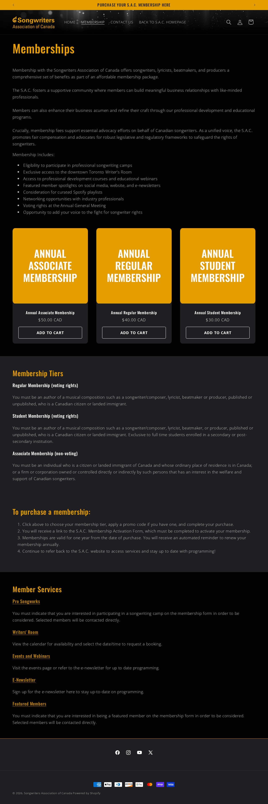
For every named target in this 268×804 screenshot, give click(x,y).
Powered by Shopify (86, 793)
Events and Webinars (31, 656)
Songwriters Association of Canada (48, 793)
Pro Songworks (26, 601)
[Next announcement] (254, 5)
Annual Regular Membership (134, 312)
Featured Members (29, 703)
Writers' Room (25, 632)
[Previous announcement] (13, 5)
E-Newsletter (24, 679)
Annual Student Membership (218, 312)
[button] (228, 22)
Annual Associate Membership (50, 312)
